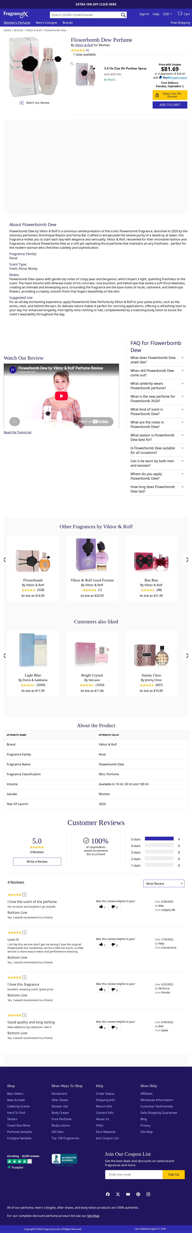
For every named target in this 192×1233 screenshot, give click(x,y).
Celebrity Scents (18, 1106)
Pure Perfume (61, 1119)
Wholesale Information (156, 1100)
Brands (68, 23)
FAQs (99, 1125)
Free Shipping (180, 23)
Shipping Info (105, 1100)
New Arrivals (16, 1100)
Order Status (105, 1094)
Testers (12, 1119)
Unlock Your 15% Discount (172, 95)
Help (156, 14)
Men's (46, 23)
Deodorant (59, 1094)
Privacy (145, 1125)
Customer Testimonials (156, 1106)
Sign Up (173, 1174)
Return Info (104, 1106)
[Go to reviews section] (78, 50)
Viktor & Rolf (84, 45)
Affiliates (146, 1094)
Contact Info (105, 1113)
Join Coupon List (107, 1138)
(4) (87, 50)
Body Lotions (61, 1125)
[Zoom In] (150, 508)
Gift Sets (58, 1132)
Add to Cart (170, 104)
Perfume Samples (19, 1132)
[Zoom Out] (150, 519)
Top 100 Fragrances (65, 1138)
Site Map (146, 1132)
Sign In (144, 14)
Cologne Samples (19, 1138)
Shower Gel (60, 1106)
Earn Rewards (106, 1132)
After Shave (60, 1100)
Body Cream (60, 1113)
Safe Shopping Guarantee (158, 1113)
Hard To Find (16, 1113)
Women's (17, 23)
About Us (102, 1119)
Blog (143, 1119)
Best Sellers (15, 1094)
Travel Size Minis (18, 1125)
